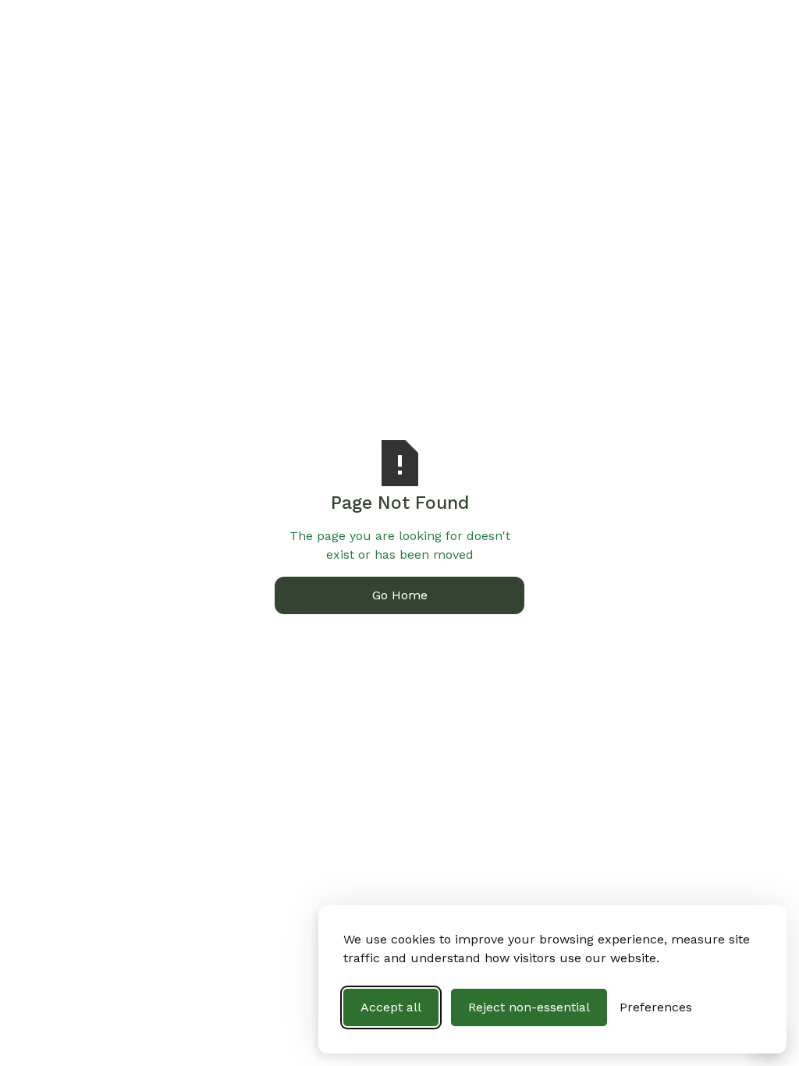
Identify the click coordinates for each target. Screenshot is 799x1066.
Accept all (390, 1007)
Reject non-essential (529, 1007)
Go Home (400, 595)
